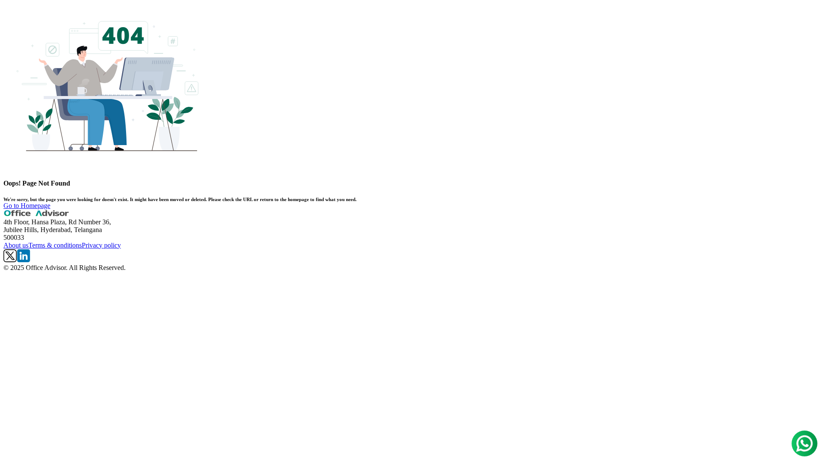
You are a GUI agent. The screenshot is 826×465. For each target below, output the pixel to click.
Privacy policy (101, 245)
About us (15, 245)
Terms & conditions (55, 245)
